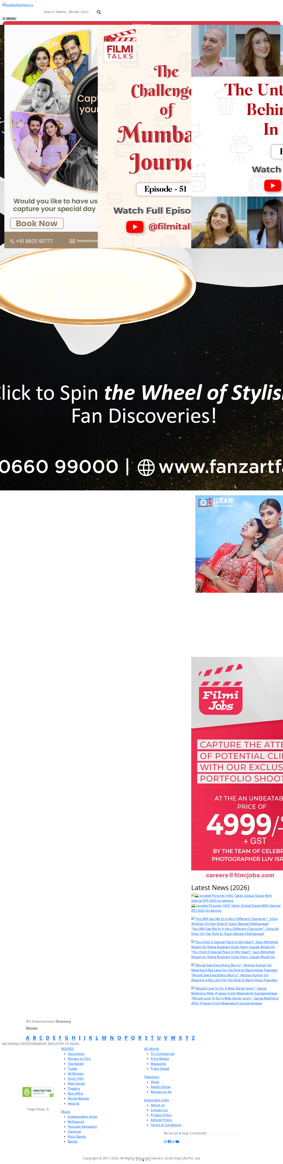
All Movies (75, 1073)
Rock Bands (77, 1136)
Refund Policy (161, 1120)
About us (158, 1105)
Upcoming (76, 1053)
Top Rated (75, 1063)
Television (151, 1077)
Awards (74, 1103)
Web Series (76, 1083)
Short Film (76, 1078)
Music (65, 1111)
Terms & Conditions (166, 1125)
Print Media (160, 1058)
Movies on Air (161, 1092)
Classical (74, 1131)
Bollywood (76, 1121)
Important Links (156, 1100)
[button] (141, 18)
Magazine (158, 1063)
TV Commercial (162, 1053)
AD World (151, 1048)
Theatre (74, 1088)
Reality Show (161, 1087)
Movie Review (78, 1098)
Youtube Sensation (82, 1126)
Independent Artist (82, 1116)
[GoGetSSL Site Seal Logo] (37, 1092)
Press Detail (160, 1068)
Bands (72, 1141)
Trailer (73, 1068)
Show (155, 1082)
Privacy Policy (161, 1115)
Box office (75, 1093)
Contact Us (159, 1110)
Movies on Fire (79, 1058)
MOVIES (67, 1048)
